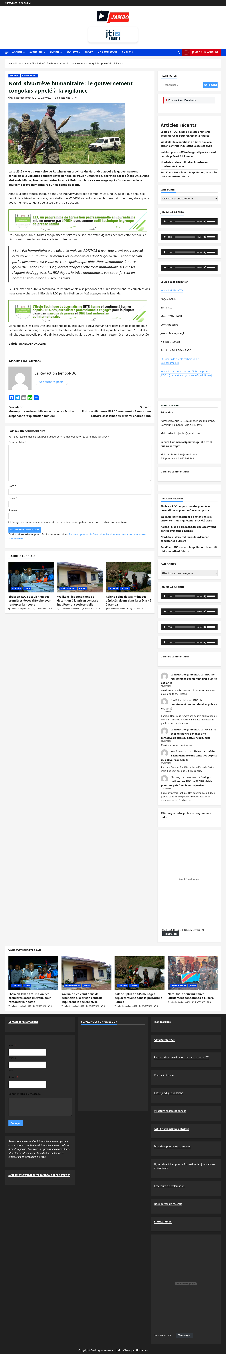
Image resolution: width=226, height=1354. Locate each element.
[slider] (211, 221)
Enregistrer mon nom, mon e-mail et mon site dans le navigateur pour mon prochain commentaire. (69, 522)
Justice (82, 588)
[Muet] (204, 221)
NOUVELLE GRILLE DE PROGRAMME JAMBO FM (182, 929)
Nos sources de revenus (168, 1204)
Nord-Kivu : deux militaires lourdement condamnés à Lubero (191, 996)
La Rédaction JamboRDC (23, 97)
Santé (27, 588)
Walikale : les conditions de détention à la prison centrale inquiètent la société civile (77, 600)
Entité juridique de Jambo (168, 1093)
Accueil (17, 52)
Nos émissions (107, 52)
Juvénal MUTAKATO (172, 290)
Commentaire (17, 442)
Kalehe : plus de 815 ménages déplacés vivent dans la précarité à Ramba (128, 600)
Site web (13, 510)
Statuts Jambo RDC (162, 1335)
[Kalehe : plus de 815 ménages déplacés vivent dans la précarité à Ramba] (128, 577)
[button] (7, 52)
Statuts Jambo (163, 1221)
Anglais (127, 52)
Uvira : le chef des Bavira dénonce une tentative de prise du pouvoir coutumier (188, 734)
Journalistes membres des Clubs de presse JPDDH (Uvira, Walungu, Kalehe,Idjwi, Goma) (186, 373)
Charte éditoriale (164, 1075)
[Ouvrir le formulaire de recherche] (179, 52)
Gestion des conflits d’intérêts (171, 1128)
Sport (89, 52)
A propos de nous (164, 1039)
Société (54, 52)
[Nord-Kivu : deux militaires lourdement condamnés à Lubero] (193, 973)
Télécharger (171, 933)
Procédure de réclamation (169, 1186)
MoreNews (124, 1350)
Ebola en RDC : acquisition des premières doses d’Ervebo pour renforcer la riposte (29, 600)
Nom (12, 486)
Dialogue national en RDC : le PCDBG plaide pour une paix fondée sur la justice (186, 781)
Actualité (36, 52)
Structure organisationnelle (170, 1111)
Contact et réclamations (23, 1022)
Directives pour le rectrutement (172, 1146)
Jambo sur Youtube (205, 52)
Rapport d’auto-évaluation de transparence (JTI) (181, 1057)
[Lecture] (164, 221)
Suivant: (116, 411)
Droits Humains (29, 75)
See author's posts (51, 382)
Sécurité (72, 52)
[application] (189, 221)
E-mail (13, 498)
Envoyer (16, 1123)
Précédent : (41, 411)
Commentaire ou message (24, 1094)
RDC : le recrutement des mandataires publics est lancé (189, 679)
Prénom (12, 1057)
